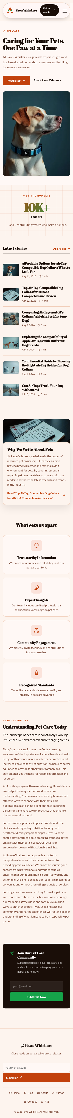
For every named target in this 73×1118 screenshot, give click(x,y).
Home (16, 1092)
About (44, 1092)
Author (60, 1092)
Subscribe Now (36, 996)
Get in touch (46, 10)
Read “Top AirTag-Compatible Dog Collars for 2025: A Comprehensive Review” (33, 495)
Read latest (14, 80)
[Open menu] (65, 11)
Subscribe (12, 1077)
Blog (30, 1092)
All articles (59, 248)
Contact (32, 1101)
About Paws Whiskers (47, 80)
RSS (47, 1101)
